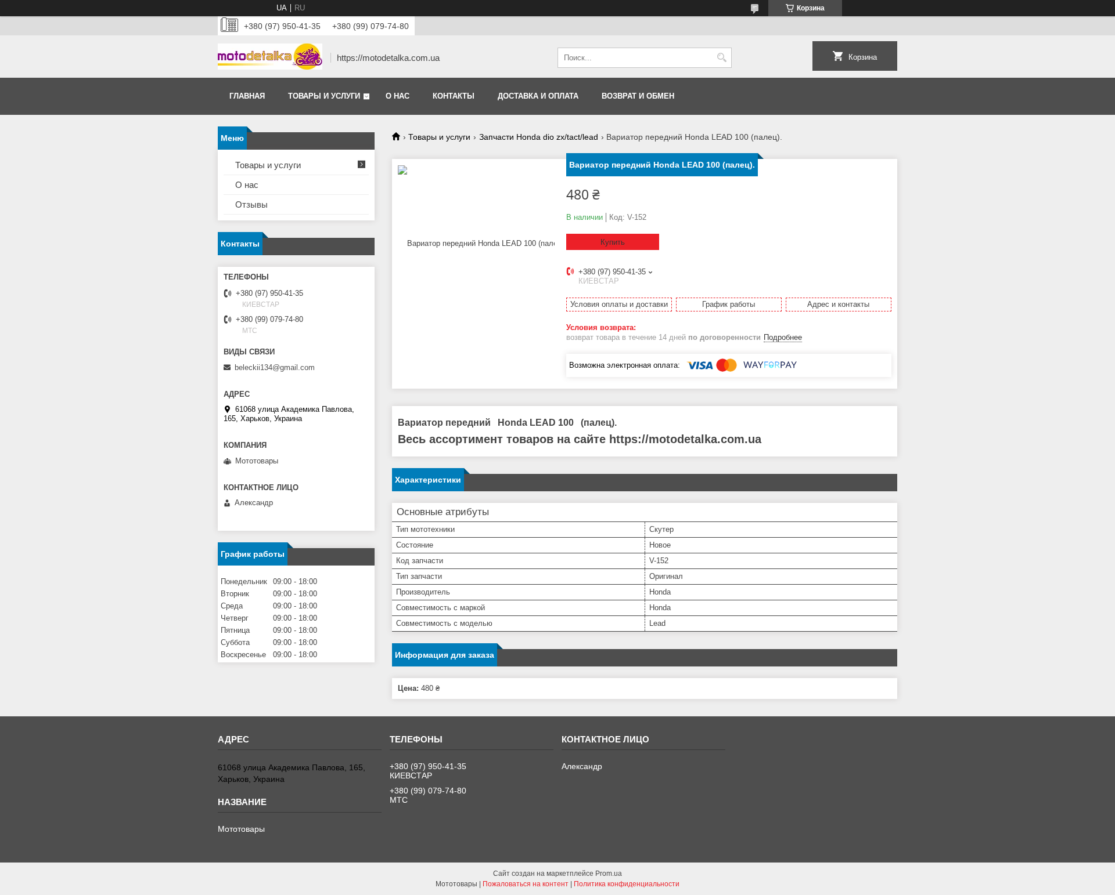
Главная (247, 96)
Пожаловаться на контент (526, 884)
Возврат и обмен (638, 96)
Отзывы (251, 204)
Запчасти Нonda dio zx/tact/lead (538, 137)
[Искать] (721, 58)
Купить (612, 242)
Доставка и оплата (538, 96)
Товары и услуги (324, 96)
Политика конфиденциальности (626, 884)
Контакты (453, 96)
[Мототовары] (270, 58)
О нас (397, 96)
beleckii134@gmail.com (275, 367)
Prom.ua (608, 873)
